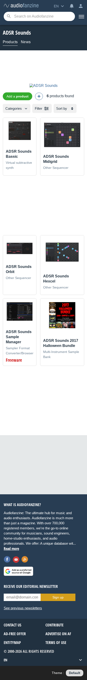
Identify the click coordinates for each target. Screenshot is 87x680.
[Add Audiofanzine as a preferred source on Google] (18, 571)
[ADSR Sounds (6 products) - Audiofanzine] (21, 5)
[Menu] (81, 16)
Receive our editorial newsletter (31, 586)
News (26, 42)
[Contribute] (39, 96)
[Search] (9, 16)
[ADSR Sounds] (43, 86)
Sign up (58, 597)
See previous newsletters (23, 608)
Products (10, 42)
